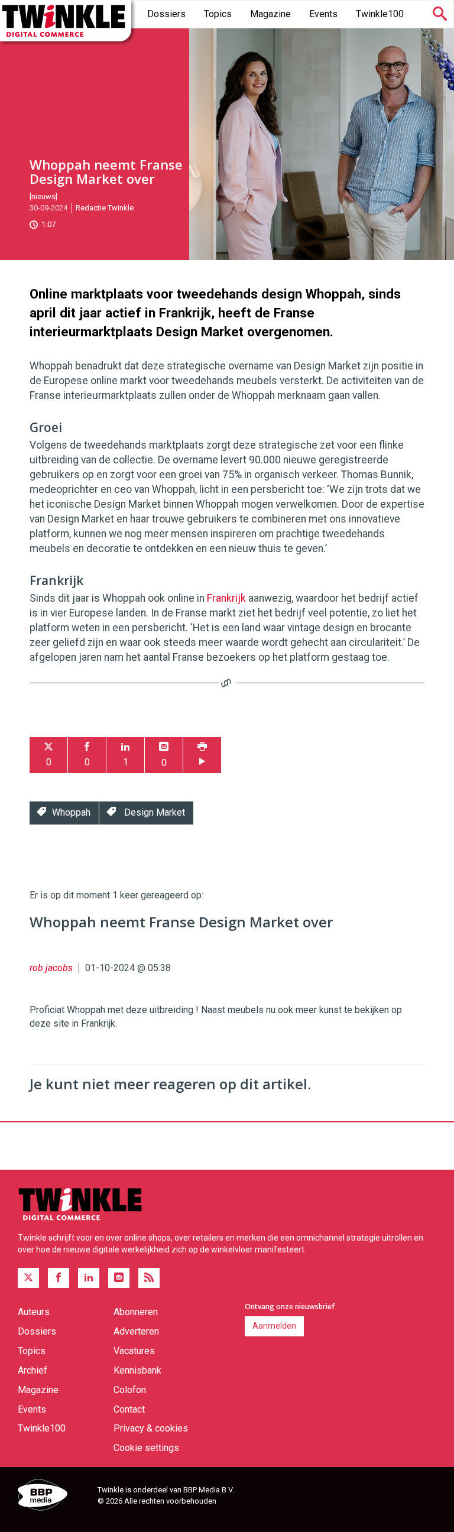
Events (323, 14)
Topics (218, 14)
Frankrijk (226, 598)
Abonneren (136, 1311)
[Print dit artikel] (202, 755)
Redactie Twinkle (105, 207)
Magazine (270, 14)
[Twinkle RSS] (149, 1278)
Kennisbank (137, 1370)
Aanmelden (274, 1325)
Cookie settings (146, 1447)
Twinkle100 (380, 14)
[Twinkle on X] (28, 1278)
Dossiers (166, 14)
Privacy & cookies (151, 1428)
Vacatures (134, 1350)
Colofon (130, 1389)
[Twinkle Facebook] (58, 1278)
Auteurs (34, 1311)
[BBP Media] (53, 1496)
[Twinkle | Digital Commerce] (65, 20)
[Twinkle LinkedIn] (88, 1278)
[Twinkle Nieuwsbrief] (118, 1278)
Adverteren (136, 1331)
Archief (32, 1370)
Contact (129, 1409)
